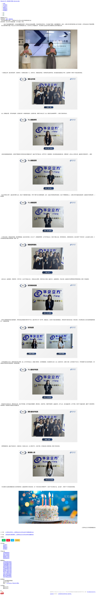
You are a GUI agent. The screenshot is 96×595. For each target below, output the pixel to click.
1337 (17, 21)
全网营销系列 (6, 552)
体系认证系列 (6, 555)
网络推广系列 (6, 556)
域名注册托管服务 (7, 574)
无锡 (63, 593)
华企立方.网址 (15, 583)
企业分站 (51, 593)
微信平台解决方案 (7, 571)
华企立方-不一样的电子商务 (7, 1)
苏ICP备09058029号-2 (91, 591)
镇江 (66, 593)
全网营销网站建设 (7, 561)
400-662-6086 (17, 1)
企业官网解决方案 (7, 563)
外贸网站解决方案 (7, 568)
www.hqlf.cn (9, 583)
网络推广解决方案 (7, 570)
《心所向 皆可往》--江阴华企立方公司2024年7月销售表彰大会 (19, 532)
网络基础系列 (6, 558)
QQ (12, 540)
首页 (4, 3)
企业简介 (5, 544)
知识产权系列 (6, 554)
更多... (70, 593)
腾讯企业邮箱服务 (7, 575)
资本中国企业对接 (7, 576)
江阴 (59, 593)
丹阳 (65, 593)
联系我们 (5, 10)
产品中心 (5, 6)
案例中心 (5, 7)
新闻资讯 (5, 9)
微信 (4, 540)
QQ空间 (17, 540)
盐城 (68, 593)
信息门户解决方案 (7, 572)
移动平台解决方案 (7, 567)
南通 (61, 593)
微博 (8, 540)
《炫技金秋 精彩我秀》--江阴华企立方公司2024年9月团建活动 (19, 534)
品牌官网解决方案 (7, 565)
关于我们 (5, 4)
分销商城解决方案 (7, 564)
